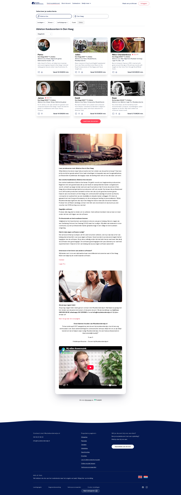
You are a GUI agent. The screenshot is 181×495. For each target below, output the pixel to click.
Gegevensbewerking (54, 487)
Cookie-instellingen (94, 487)
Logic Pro (62, 264)
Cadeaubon (76, 3)
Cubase (61, 260)
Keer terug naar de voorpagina (69, 319)
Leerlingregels (37, 487)
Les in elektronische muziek (90, 460)
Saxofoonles (85, 452)
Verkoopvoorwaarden (88, 467)
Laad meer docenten (90, 121)
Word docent (66, 3)
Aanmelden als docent (123, 447)
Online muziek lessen (88, 463)
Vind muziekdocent (53, 3)
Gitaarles (84, 437)
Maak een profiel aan (129, 3)
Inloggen (144, 3)
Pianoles (84, 441)
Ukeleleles (84, 448)
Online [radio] (81, 22)
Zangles (83, 445)
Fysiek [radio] (74, 22)
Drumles (84, 456)
